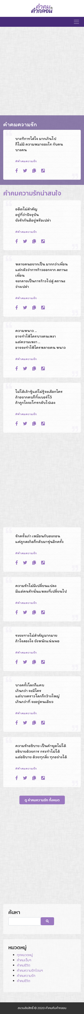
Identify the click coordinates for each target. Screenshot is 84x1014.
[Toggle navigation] (76, 22)
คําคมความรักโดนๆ (30, 970)
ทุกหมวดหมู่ (25, 954)
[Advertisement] (42, 71)
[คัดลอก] (34, 171)
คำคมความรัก (27, 161)
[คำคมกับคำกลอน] (42, 8)
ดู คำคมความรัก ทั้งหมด (42, 800)
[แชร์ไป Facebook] (16, 171)
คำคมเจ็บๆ (24, 960)
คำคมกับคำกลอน (55, 1008)
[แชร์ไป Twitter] (25, 171)
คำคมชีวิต (23, 965)
